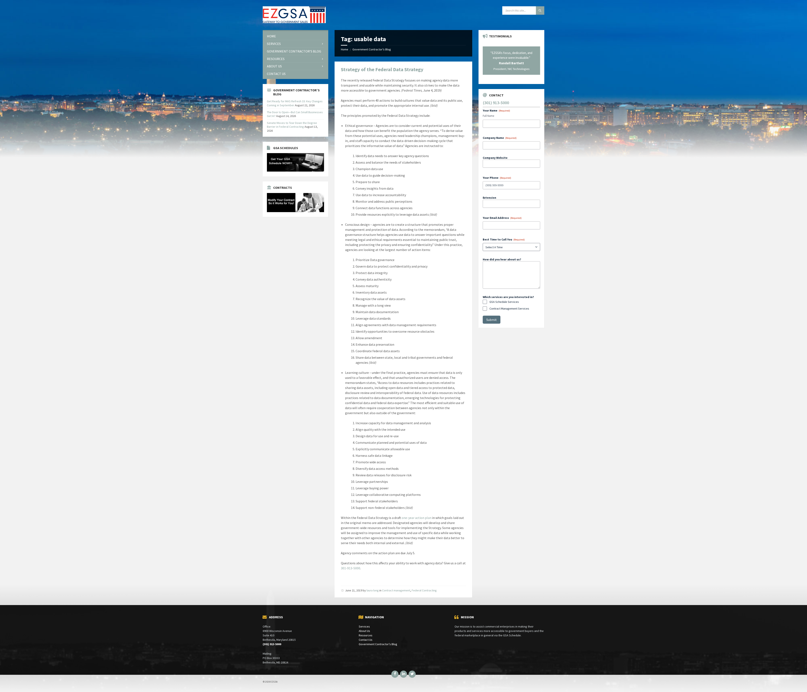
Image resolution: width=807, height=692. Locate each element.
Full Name (488, 116)
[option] (511, 60)
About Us (364, 631)
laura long (373, 590)
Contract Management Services (509, 308)
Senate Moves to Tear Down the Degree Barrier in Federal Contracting (292, 125)
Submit (491, 320)
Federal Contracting (424, 590)
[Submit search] (540, 10)
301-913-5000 (350, 568)
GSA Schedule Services (504, 302)
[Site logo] (294, 22)
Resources (365, 635)
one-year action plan (416, 518)
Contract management (396, 590)
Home (344, 49)
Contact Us (365, 640)
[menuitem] (295, 36)
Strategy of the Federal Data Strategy (382, 69)
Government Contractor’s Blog (371, 49)
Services (364, 626)
